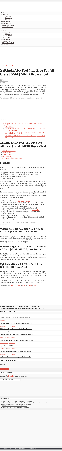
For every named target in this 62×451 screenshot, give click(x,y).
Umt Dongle (8, 18)
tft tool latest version (9, 151)
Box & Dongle (6, 14)
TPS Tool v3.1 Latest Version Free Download (14, 406)
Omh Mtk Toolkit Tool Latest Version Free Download (16, 404)
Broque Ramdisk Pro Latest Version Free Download (15, 317)
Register (21, 201)
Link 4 (30, 286)
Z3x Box (7, 19)
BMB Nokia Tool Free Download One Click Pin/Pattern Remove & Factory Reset (24, 403)
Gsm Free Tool (6, 23)
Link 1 (13, 286)
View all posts (4, 369)
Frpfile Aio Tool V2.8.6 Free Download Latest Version (15, 345)
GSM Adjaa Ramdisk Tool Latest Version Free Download (16, 334)
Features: (9, 127)
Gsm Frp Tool (6, 21)
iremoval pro (6, 152)
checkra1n (35, 210)
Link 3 (24, 286)
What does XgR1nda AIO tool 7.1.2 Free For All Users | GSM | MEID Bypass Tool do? (24, 133)
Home (4, 12)
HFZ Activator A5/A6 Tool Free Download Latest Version (16, 340)
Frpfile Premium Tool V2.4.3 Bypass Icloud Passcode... (15, 357)
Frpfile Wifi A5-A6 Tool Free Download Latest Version (15, 351)
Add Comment (4, 81)
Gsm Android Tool (7, 27)
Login (28, 201)
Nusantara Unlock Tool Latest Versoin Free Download (17, 401)
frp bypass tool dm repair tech (12, 158)
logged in (11, 376)
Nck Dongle (8, 16)
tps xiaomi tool (7, 156)
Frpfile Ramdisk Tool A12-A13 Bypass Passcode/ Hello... (16, 323)
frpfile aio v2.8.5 (7, 154)
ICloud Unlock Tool (8, 25)
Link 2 (19, 286)
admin (3, 82)
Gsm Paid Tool (12, 326)
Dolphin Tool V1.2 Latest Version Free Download (15, 407)
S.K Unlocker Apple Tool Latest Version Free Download (16, 329)
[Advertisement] (22, 4)
